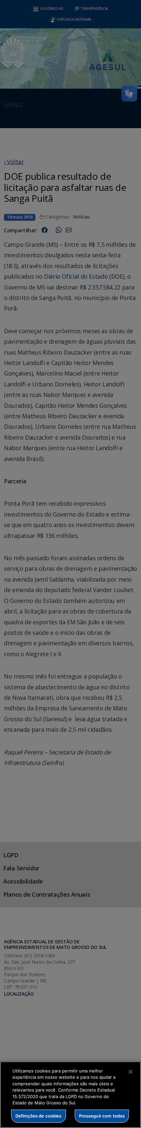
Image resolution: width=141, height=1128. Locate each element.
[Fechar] (130, 1072)
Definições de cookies (38, 1115)
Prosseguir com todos (102, 1115)
